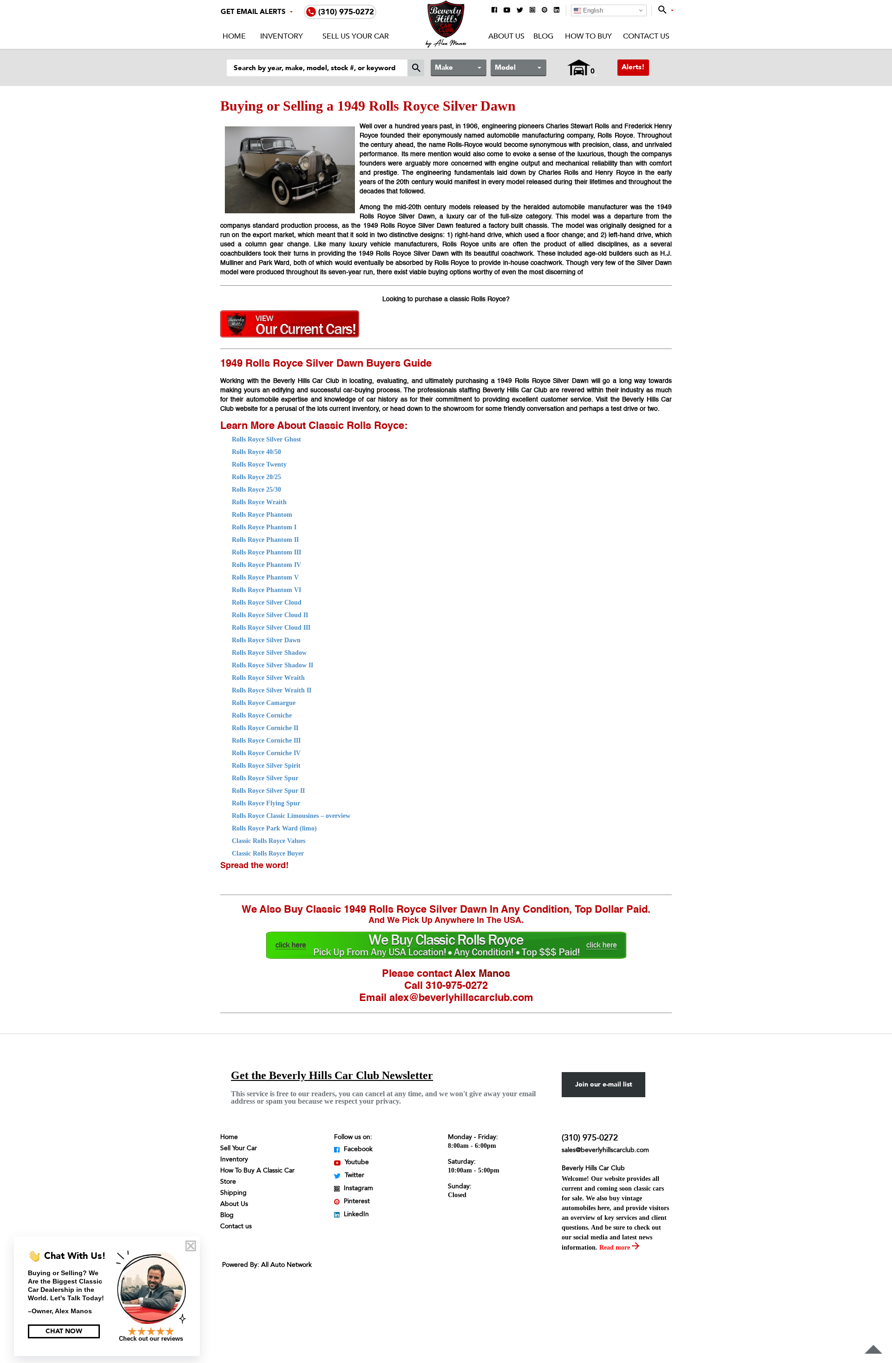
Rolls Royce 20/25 (256, 477)
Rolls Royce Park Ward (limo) (274, 828)
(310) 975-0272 (590, 1138)
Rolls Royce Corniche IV (266, 753)
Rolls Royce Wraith (259, 502)
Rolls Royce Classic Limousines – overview (291, 815)
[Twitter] (520, 10)
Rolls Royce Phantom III (266, 552)
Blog (543, 36)
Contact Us (646, 36)
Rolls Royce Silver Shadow (269, 652)
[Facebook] (494, 10)
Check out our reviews (151, 1338)
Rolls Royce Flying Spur (266, 803)
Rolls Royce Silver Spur (265, 778)
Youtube (356, 1162)
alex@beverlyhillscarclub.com (461, 998)
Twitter (353, 1175)
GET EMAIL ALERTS (253, 11)
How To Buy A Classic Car (257, 1170)
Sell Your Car (238, 1148)
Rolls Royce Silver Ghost (266, 439)
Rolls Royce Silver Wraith (268, 677)
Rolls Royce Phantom (262, 514)
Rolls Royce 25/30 (256, 489)
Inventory (281, 36)
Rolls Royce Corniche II (265, 727)
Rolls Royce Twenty (259, 464)
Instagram (357, 1188)
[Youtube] (507, 10)
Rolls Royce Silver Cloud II (270, 615)
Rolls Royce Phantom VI (266, 589)
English (592, 10)
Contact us (236, 1226)
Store (228, 1181)
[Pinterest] (544, 10)
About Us (506, 36)
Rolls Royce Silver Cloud (267, 602)
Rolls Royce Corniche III (266, 740)
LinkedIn (355, 1214)
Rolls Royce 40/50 (256, 451)
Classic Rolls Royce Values (268, 840)
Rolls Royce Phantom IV (266, 564)
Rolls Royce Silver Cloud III (271, 627)
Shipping (233, 1192)
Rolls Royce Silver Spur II (268, 790)
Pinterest (356, 1201)
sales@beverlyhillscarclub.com (605, 1150)
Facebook (357, 1149)
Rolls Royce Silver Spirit (266, 765)
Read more (615, 1247)
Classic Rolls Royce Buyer (268, 853)
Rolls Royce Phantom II (265, 539)
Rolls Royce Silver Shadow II (272, 665)
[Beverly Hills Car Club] (446, 45)
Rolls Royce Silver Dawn (266, 640)
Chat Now (64, 1331)
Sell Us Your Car (355, 36)
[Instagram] (532, 10)
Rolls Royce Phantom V (265, 577)
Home (234, 36)
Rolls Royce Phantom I (264, 527)
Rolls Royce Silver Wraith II (271, 690)
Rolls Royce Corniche (262, 715)
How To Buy (588, 36)
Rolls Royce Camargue (263, 702)
